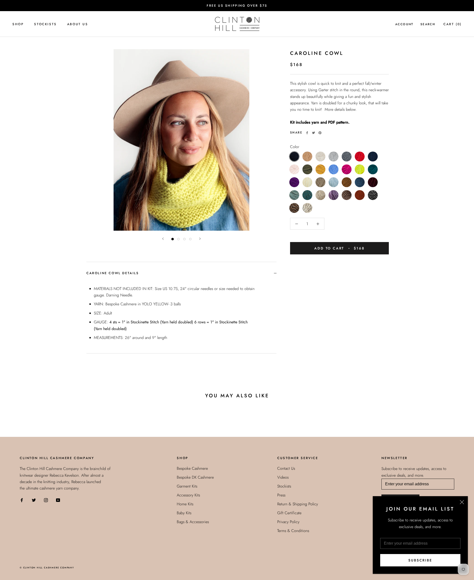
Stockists (45, 24)
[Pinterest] (319, 132)
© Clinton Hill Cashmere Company (47, 567)
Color (294, 147)
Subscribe (420, 560)
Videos (283, 477)
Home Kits (185, 504)
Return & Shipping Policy (297, 504)
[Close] (462, 502)
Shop (18, 24)
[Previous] (163, 239)
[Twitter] (313, 132)
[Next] (200, 239)
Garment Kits (187, 486)
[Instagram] (46, 500)
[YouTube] (58, 500)
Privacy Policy (288, 522)
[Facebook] (307, 132)
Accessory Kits (188, 495)
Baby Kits (184, 513)
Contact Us (286, 468)
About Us (77, 24)
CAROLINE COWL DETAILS (112, 273)
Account (404, 24)
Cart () (452, 24)
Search (427, 24)
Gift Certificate (289, 513)
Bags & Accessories (193, 522)
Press (281, 495)
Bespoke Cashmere (192, 468)
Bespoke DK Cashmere (195, 477)
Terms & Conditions (293, 531)
